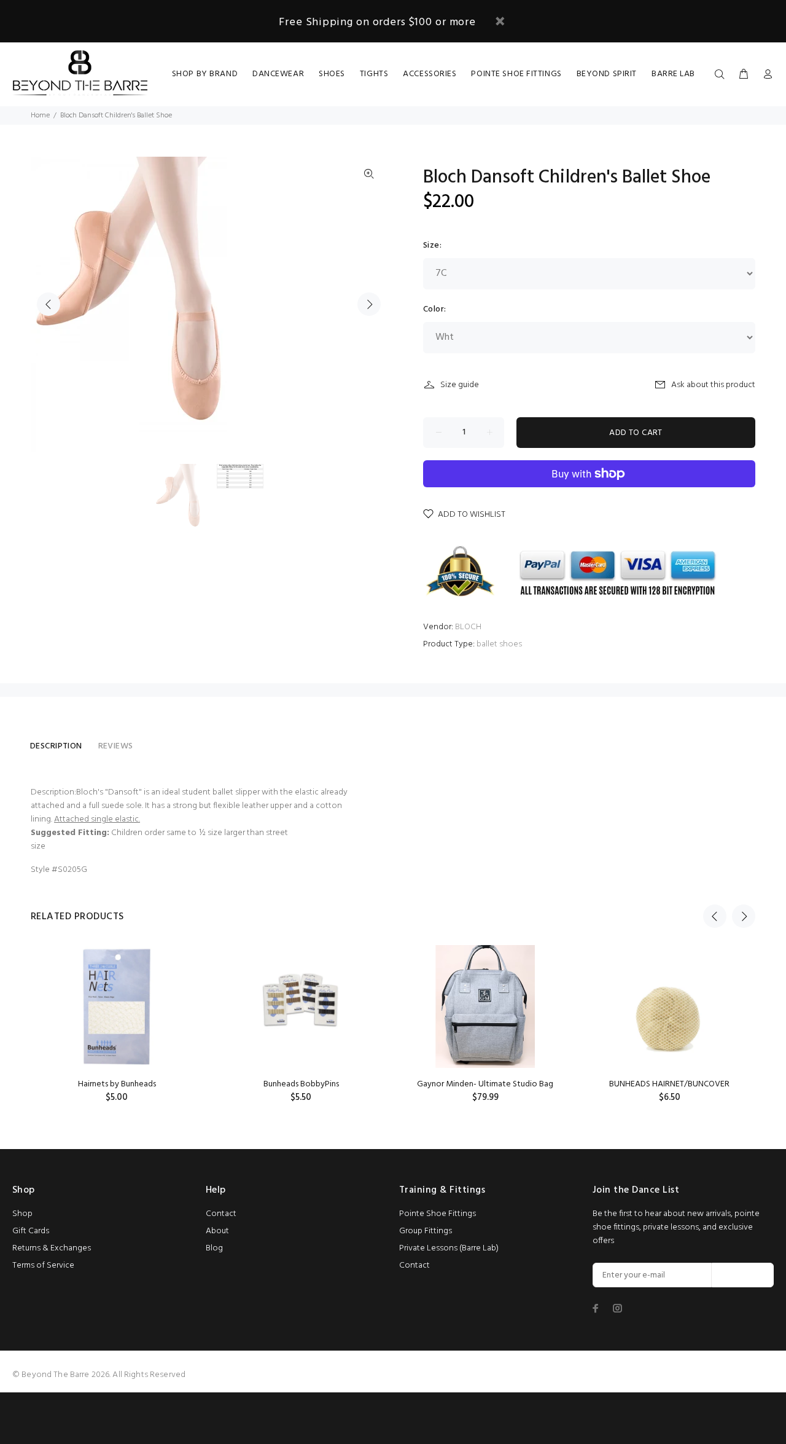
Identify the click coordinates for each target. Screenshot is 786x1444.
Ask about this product (713, 385)
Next (369, 304)
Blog (214, 1248)
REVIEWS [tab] (115, 746)
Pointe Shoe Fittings (437, 1214)
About (217, 1231)
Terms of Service (43, 1265)
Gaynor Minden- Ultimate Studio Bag (485, 1084)
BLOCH (468, 627)
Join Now (743, 1275)
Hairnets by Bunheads (117, 1084)
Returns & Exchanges (51, 1248)
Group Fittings (425, 1231)
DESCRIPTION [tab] (56, 746)
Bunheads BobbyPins (301, 1084)
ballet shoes (499, 644)
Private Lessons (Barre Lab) (449, 1248)
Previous (48, 304)
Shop (22, 1214)
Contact (221, 1214)
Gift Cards (30, 1231)
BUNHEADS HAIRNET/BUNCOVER (669, 1084)
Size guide (459, 385)
